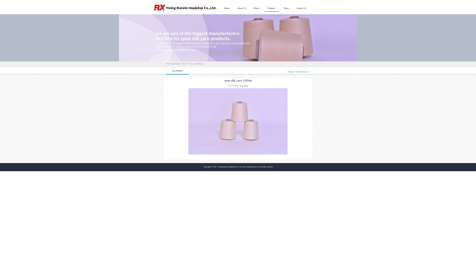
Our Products (177, 71)
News (286, 8)
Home (227, 8)
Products (271, 8)
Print (241, 86)
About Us (241, 8)
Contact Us (301, 8)
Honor (256, 8)
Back (245, 86)
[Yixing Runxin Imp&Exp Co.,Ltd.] (185, 8)
